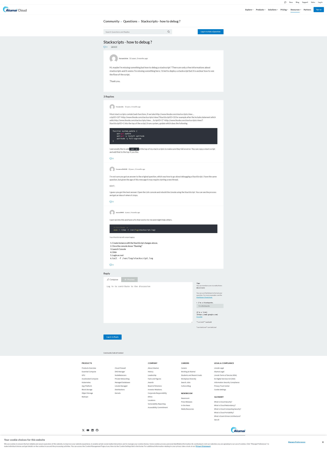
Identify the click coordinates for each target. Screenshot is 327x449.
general (114, 47)
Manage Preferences (296, 442)
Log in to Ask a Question (210, 32)
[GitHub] (97, 430)
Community (111, 21)
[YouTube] (87, 430)
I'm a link (199, 317)
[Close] (323, 442)
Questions (130, 21)
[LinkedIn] (92, 430)
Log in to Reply (113, 337)
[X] (83, 430)
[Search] (168, 31)
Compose (114, 279)
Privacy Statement (203, 446)
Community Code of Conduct (113, 353)
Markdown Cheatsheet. (204, 297)
